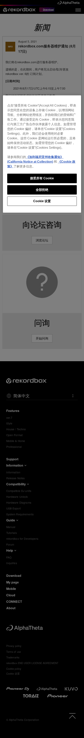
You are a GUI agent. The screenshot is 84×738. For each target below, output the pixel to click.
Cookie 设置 (42, 201)
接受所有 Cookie (42, 178)
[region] (42, 154)
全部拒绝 (42, 189)
